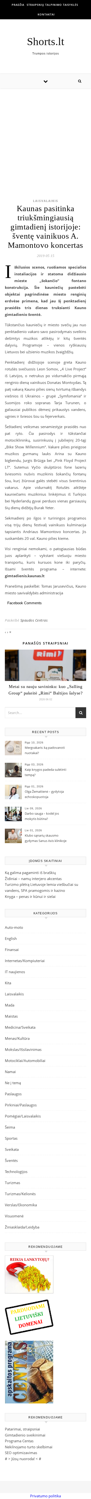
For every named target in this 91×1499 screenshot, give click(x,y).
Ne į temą (13, 1082)
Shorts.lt (45, 41)
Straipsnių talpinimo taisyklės (52, 5)
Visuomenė (14, 1216)
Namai (10, 1071)
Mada (9, 1005)
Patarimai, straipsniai (22, 1429)
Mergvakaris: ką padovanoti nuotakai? (45, 750)
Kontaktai (46, 14)
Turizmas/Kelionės (20, 1193)
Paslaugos (13, 1093)
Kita (8, 982)
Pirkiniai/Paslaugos (21, 1105)
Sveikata (12, 1149)
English (11, 938)
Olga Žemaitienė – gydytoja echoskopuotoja (44, 794)
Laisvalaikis (45, 201)
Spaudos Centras (34, 620)
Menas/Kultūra (17, 1038)
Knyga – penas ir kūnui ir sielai (30, 896)
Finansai (12, 949)
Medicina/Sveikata (20, 1027)
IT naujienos (15, 971)
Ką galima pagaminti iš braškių (30, 872)
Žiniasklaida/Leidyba (22, 1227)
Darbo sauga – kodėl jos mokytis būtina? (42, 816)
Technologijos (16, 1171)
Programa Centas (19, 1440)
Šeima (10, 1127)
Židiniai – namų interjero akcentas (33, 878)
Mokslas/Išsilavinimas (23, 1049)
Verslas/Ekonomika (21, 1204)
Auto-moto (14, 927)
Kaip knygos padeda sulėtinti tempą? (45, 772)
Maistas (11, 1016)
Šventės (11, 1160)
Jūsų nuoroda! (23, 1458)
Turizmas (12, 1182)
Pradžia (18, 5)
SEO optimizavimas (21, 1452)
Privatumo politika (45, 1495)
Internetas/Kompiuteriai (25, 960)
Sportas (11, 1138)
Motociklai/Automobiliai (25, 1060)
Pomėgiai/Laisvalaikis (23, 1116)
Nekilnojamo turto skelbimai (28, 1446)
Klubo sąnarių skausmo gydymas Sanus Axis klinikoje (45, 838)
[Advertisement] (45, 136)
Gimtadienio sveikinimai (25, 1435)
